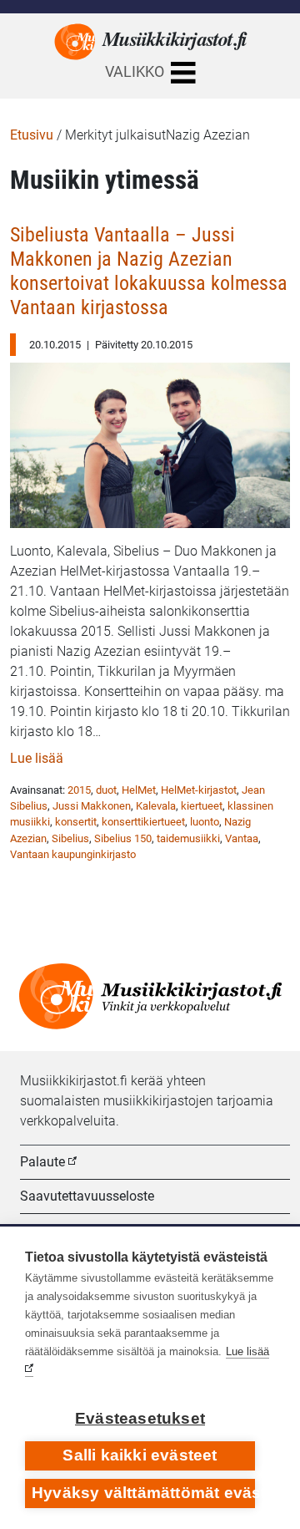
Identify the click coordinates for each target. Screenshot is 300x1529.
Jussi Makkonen (91, 806)
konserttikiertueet (143, 821)
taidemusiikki (188, 838)
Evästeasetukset (140, 1418)
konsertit (76, 821)
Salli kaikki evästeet (139, 1455)
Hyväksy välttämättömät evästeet (143, 1492)
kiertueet (201, 806)
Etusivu (31, 135)
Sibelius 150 (123, 838)
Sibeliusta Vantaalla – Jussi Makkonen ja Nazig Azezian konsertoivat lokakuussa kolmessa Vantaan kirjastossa (149, 271)
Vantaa (241, 838)
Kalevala (156, 806)
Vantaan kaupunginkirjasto (73, 854)
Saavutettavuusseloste (87, 1196)
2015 (79, 790)
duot (106, 790)
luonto (204, 821)
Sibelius (70, 838)
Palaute (42, 1162)
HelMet (139, 790)
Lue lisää (36, 758)
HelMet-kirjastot (199, 790)
